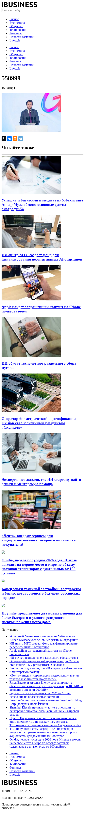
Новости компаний (22, 37)
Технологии (17, 29)
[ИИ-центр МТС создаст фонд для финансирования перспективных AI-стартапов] (31, 247)
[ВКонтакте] (9, 138)
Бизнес (14, 19)
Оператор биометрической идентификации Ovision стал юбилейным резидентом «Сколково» (39, 423)
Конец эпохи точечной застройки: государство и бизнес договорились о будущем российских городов (41, 593)
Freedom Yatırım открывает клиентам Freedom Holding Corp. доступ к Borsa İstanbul (45, 702)
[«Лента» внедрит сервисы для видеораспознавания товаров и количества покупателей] (31, 528)
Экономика (17, 22)
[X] (4, 138)
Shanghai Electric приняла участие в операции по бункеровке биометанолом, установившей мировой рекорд (44, 711)
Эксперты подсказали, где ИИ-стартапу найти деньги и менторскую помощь (41, 481)
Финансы (15, 33)
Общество (16, 26)
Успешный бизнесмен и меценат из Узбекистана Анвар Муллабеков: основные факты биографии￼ (42, 204)
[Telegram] (20, 138)
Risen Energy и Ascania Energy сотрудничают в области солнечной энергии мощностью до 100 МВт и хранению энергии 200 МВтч (46, 686)
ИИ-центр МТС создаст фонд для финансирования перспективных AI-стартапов (42, 257)
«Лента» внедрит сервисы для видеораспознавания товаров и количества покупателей (39, 540)
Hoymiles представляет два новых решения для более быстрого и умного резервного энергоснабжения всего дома (42, 617)
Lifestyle (14, 40)
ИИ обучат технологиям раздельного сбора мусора (43, 657)
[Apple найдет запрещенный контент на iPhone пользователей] (31, 299)
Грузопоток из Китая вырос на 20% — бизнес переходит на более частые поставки (40, 695)
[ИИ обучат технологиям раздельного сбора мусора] (31, 355)
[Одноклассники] (15, 138)
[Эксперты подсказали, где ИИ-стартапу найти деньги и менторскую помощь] (31, 471)
